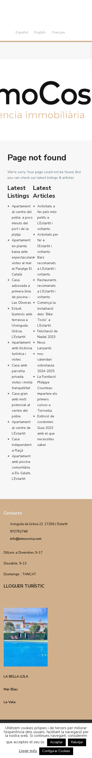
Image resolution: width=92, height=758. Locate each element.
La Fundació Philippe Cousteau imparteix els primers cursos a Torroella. (47, 393)
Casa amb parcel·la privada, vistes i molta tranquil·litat (22, 376)
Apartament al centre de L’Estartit (21, 428)
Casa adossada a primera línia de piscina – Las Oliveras (21, 291)
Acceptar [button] (56, 742)
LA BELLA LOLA (16, 676)
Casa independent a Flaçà (21, 445)
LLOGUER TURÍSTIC (24, 586)
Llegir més (28, 751)
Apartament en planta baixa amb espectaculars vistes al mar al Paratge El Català (23, 257)
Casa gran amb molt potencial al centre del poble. (21, 405)
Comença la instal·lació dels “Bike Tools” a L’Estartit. (46, 314)
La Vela (9, 702)
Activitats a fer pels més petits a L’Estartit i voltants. (47, 217)
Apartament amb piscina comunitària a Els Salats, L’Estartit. (21, 467)
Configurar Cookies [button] (56, 751)
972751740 (19, 531)
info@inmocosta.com (25, 539)
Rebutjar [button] (77, 742)
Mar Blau (11, 689)
